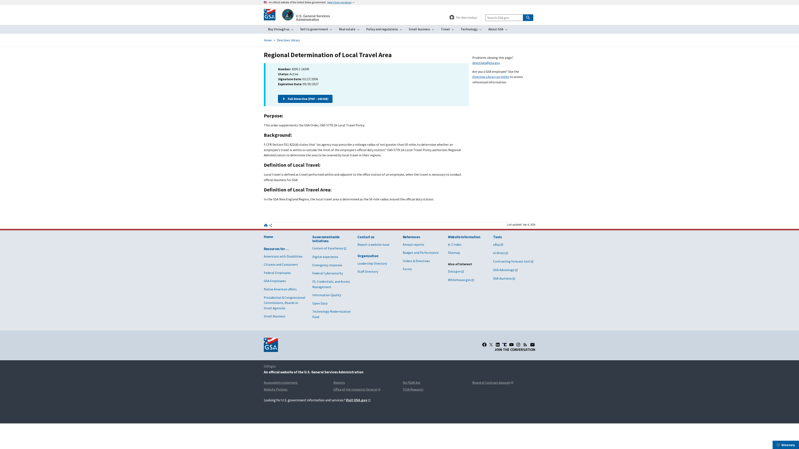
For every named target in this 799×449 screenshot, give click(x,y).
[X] (491, 345)
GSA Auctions (502, 278)
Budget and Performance (421, 252)
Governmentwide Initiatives (325, 239)
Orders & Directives (416, 261)
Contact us (365, 237)
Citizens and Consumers (281, 264)
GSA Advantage (504, 270)
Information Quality (326, 295)
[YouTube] (511, 345)
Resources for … (276, 249)
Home (268, 40)
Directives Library (288, 40)
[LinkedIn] (498, 345)
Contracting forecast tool (511, 261)
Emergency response (327, 265)
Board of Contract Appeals (491, 382)
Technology (472, 30)
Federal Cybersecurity (327, 273)
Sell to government (317, 30)
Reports (339, 382)
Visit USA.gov (356, 400)
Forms (407, 269)
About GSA (499, 30)
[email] (532, 345)
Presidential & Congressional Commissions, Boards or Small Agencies (284, 302)
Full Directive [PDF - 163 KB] (308, 99)
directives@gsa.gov (486, 63)
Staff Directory (367, 271)
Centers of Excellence (327, 248)
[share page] (270, 226)
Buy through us (282, 30)
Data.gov (454, 271)
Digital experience (325, 257)
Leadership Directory (372, 263)
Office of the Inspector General (355, 389)
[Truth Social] (504, 345)
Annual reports (413, 244)
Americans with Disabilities (283, 256)
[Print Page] (266, 225)
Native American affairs (280, 289)
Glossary (788, 445)
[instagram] (518, 345)
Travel (449, 30)
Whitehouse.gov (459, 280)
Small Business (274, 316)
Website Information (464, 237)
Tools (497, 237)
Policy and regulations (385, 30)
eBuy (496, 244)
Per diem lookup (466, 18)
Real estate (350, 30)
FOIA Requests (413, 389)
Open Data (320, 303)
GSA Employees (275, 281)
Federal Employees (277, 273)
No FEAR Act (412, 382)
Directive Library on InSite (490, 77)
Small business (423, 30)
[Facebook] (484, 345)
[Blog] (525, 345)
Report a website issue (373, 244)
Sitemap (454, 252)
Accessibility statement (281, 382)
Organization (367, 256)
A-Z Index (454, 244)
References (411, 237)
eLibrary (499, 253)
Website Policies (275, 389)
